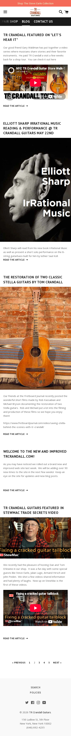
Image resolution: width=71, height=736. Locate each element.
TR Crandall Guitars (40, 712)
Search (35, 687)
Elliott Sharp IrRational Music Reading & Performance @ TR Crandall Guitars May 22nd (32, 128)
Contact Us (43, 21)
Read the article (14, 105)
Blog (26, 21)
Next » (57, 662)
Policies (35, 692)
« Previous (19, 662)
